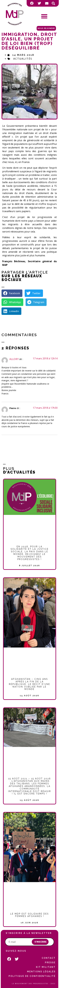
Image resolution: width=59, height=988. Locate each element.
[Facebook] (32, 3)
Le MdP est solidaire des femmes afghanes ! (29, 915)
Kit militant (46, 967)
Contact (49, 958)
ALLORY (14, 359)
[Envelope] (46, 3)
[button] (53, 3)
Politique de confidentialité (32, 976)
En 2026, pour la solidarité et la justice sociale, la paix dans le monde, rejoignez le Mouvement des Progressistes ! (30, 552)
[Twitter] (39, 3)
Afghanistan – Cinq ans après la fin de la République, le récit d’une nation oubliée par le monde (29, 684)
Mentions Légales (41, 971)
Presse (50, 962)
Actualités (22, 58)
